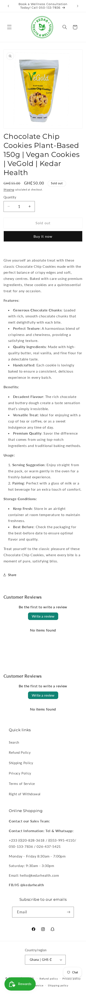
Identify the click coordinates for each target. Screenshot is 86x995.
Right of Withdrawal (25, 794)
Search (14, 742)
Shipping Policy (21, 763)
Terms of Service (22, 784)
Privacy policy (71, 978)
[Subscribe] (68, 912)
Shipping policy (58, 985)
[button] (9, 27)
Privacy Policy (20, 773)
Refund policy (48, 978)
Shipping (9, 189)
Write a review (43, 616)
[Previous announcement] (8, 6)
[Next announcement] (77, 6)
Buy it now (43, 236)
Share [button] (12, 575)
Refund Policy (20, 752)
